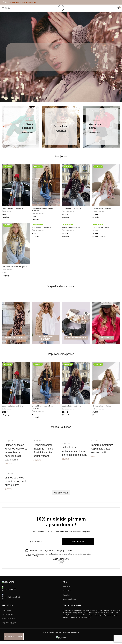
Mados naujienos (69, 599)
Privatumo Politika (8, 618)
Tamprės (95, 230)
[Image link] (8, 582)
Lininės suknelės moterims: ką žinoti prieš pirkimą (15, 481)
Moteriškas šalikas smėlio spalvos (14, 267)
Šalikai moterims (7, 211)
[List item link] (30, 589)
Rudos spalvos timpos (100, 227)
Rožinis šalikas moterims (101, 208)
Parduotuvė (67, 591)
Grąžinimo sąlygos (9, 623)
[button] (5, 217)
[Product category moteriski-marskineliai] (46, 297)
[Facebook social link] (3, 2)
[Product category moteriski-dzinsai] (16, 297)
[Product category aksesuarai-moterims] (76, 323)
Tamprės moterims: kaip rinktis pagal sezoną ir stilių (102, 448)
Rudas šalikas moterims (71, 227)
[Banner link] (20, 127)
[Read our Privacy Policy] (95, 554)
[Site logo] (61, 8)
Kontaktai (66, 595)
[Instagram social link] (5, 2)
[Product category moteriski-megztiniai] (76, 297)
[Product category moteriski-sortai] (106, 297)
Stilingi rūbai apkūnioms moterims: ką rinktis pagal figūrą (74, 451)
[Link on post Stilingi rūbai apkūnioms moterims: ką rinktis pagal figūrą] (75, 437)
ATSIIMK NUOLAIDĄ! (13, 636)
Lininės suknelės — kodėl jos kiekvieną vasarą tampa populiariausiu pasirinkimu (16, 452)
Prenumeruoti (78, 541)
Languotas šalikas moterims (12, 208)
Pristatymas (6, 610)
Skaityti (8, 464)
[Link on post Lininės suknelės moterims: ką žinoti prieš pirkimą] (18, 469)
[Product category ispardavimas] (106, 323)
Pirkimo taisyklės (8, 614)
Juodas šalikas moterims (71, 208)
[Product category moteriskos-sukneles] (16, 323)
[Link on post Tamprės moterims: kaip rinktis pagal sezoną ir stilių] (104, 436)
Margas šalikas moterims (41, 227)
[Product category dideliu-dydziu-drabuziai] (46, 323)
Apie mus (66, 587)
